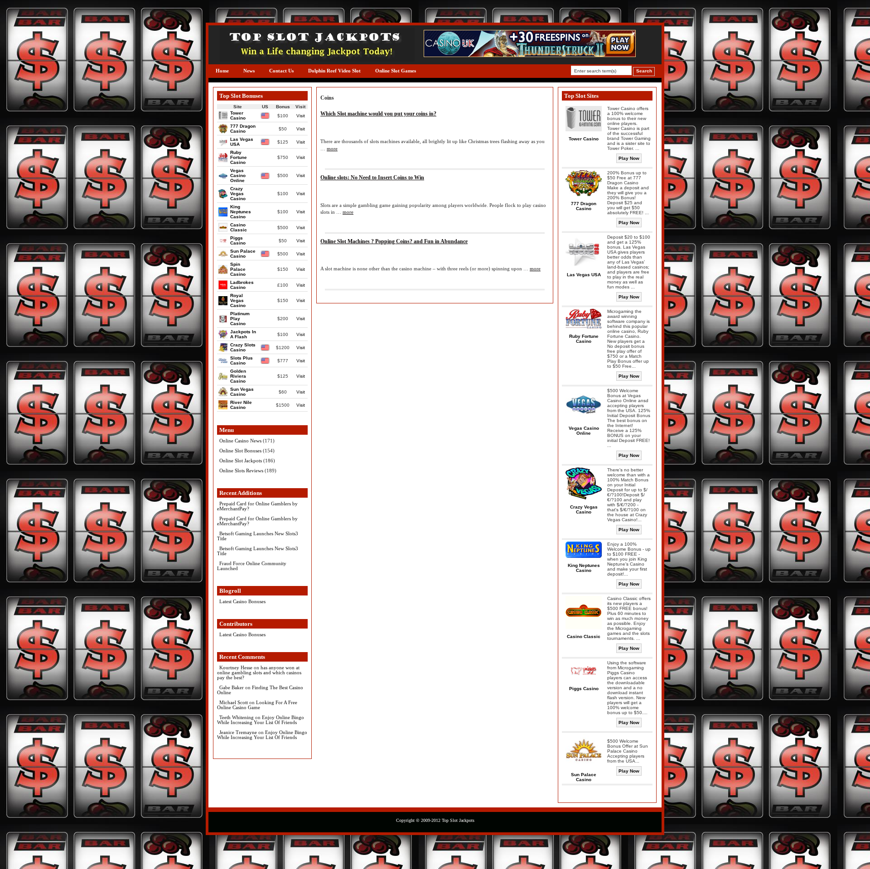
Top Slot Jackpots (458, 820)
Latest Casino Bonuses (242, 601)
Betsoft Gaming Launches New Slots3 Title (257, 536)
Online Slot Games (395, 70)
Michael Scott (233, 702)
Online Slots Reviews (241, 470)
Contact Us (281, 70)
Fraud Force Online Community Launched (251, 566)
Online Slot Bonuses (240, 450)
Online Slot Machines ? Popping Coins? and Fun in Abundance (394, 241)
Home (222, 70)
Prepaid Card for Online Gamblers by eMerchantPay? (257, 506)
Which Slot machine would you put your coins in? (378, 113)
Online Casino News (240, 440)
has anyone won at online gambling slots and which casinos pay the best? (259, 672)
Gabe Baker (231, 687)
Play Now (629, 158)
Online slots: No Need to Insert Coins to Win (372, 177)
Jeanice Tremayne (238, 732)
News (249, 70)
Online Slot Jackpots (240, 460)
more (332, 148)
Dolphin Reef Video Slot (334, 70)
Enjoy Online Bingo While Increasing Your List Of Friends (260, 720)
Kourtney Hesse (235, 667)
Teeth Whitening (236, 717)
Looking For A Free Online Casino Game (257, 705)
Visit (300, 115)
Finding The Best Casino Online (260, 690)
